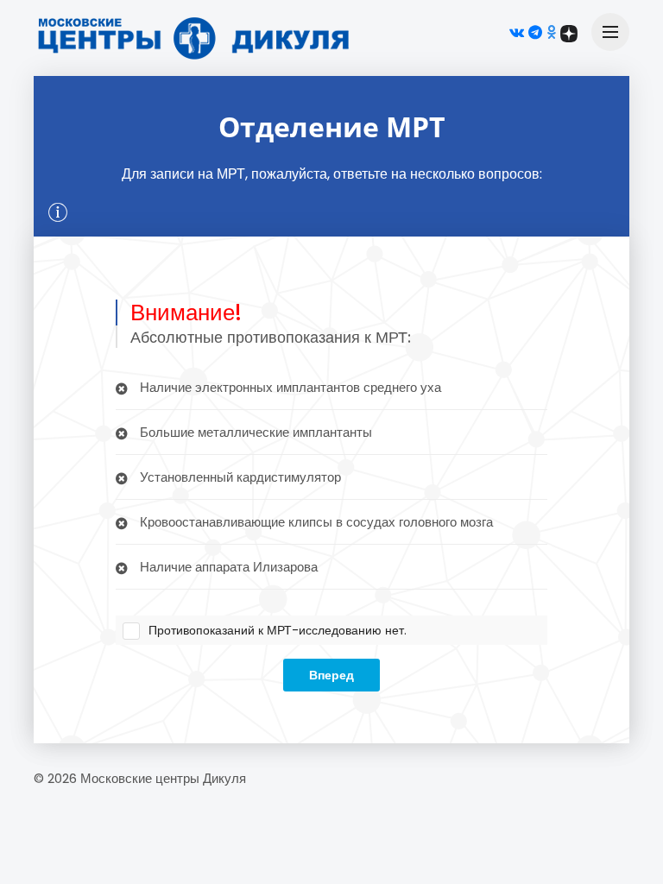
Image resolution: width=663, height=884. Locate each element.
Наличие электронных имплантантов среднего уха (288, 387)
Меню (610, 32)
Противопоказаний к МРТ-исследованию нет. (277, 630)
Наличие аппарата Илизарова (227, 567)
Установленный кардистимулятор (238, 477)
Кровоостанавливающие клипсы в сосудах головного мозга (314, 522)
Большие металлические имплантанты (254, 432)
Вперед (331, 675)
